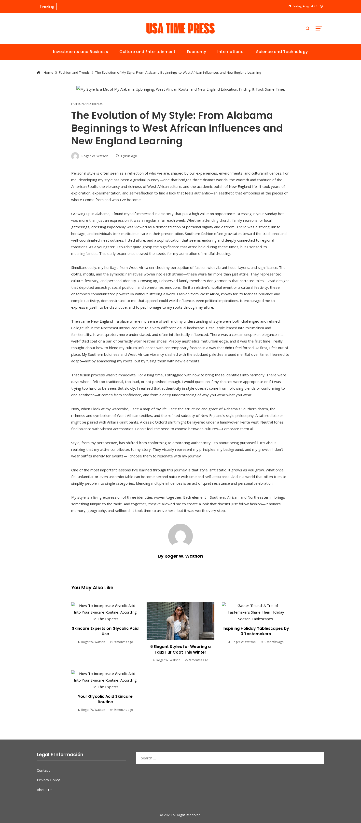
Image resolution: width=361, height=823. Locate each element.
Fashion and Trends (86, 103)
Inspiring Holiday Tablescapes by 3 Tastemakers (255, 631)
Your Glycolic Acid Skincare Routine (105, 699)
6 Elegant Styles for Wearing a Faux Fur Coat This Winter (180, 649)
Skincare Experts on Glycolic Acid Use (105, 631)
